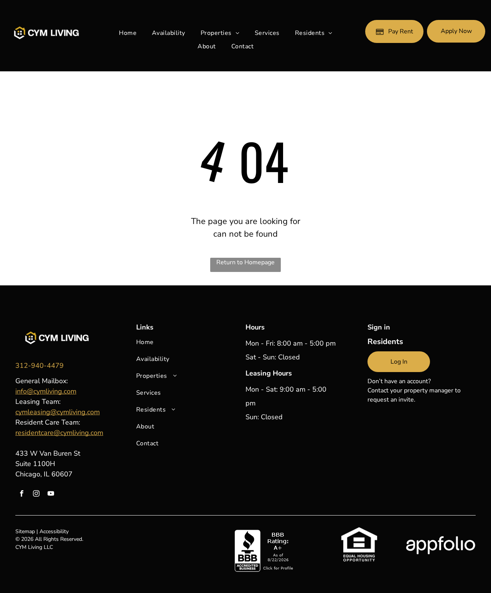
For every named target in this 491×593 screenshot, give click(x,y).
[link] (39, 365)
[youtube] (50, 494)
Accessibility (54, 531)
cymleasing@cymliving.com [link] (57, 412)
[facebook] (21, 494)
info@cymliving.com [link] (45, 391)
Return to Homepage (245, 262)
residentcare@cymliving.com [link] (59, 432)
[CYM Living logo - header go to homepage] (45, 29)
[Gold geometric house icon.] (57, 326)
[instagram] (36, 494)
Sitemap (25, 531)
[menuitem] (127, 33)
